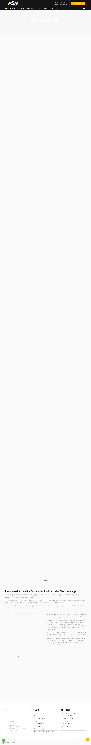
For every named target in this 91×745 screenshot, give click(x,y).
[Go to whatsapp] (3, 741)
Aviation (36, 716)
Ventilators (65, 729)
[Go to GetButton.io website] (3, 743)
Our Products (30, 8)
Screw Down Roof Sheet (69, 713)
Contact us (55, 8)
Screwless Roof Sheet (68, 716)
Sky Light (64, 731)
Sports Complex (39, 723)
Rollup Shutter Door (68, 726)
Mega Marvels (38, 726)
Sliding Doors (66, 723)
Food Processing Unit (40, 729)
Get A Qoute (78, 3)
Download (47, 8)
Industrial (37, 721)
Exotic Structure (39, 713)
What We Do (21, 8)
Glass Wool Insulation (68, 718)
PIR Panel (65, 721)
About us (12, 8)
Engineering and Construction (43, 731)
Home (6, 8)
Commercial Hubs (39, 718)
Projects (39, 8)
